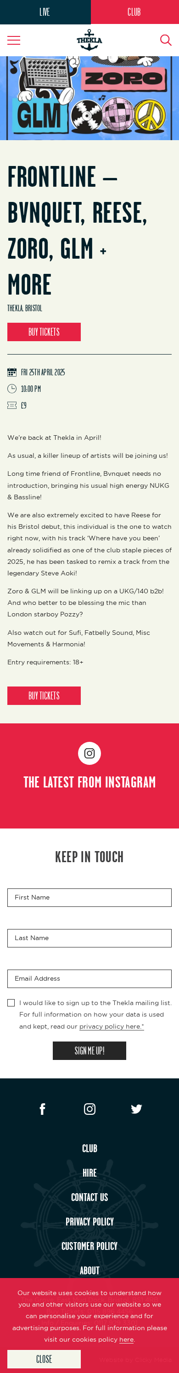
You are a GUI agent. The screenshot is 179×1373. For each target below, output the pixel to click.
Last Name (32, 938)
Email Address (37, 978)
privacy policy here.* (111, 1026)
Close (44, 1359)
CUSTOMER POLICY (89, 1245)
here (126, 1339)
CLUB (134, 12)
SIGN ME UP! (89, 1050)
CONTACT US (89, 1196)
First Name (32, 897)
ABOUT (90, 1270)
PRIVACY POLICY (90, 1221)
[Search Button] (161, 40)
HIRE (90, 1172)
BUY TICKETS (44, 331)
